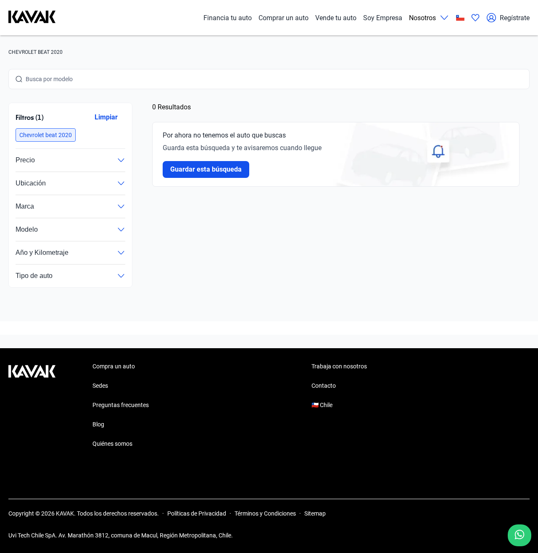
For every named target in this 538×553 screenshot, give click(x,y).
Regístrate (515, 18)
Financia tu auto (227, 18)
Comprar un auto (283, 18)
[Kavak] (31, 18)
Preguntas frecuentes (120, 405)
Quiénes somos (112, 443)
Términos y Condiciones (265, 513)
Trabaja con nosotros (339, 366)
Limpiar (106, 117)
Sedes (100, 385)
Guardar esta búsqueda (206, 169)
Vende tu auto (335, 18)
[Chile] (460, 18)
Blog (98, 424)
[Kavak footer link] (31, 405)
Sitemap (315, 513)
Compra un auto (113, 366)
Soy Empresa (382, 18)
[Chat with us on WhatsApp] (519, 535)
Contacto (323, 385)
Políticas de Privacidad (196, 513)
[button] (46, 135)
